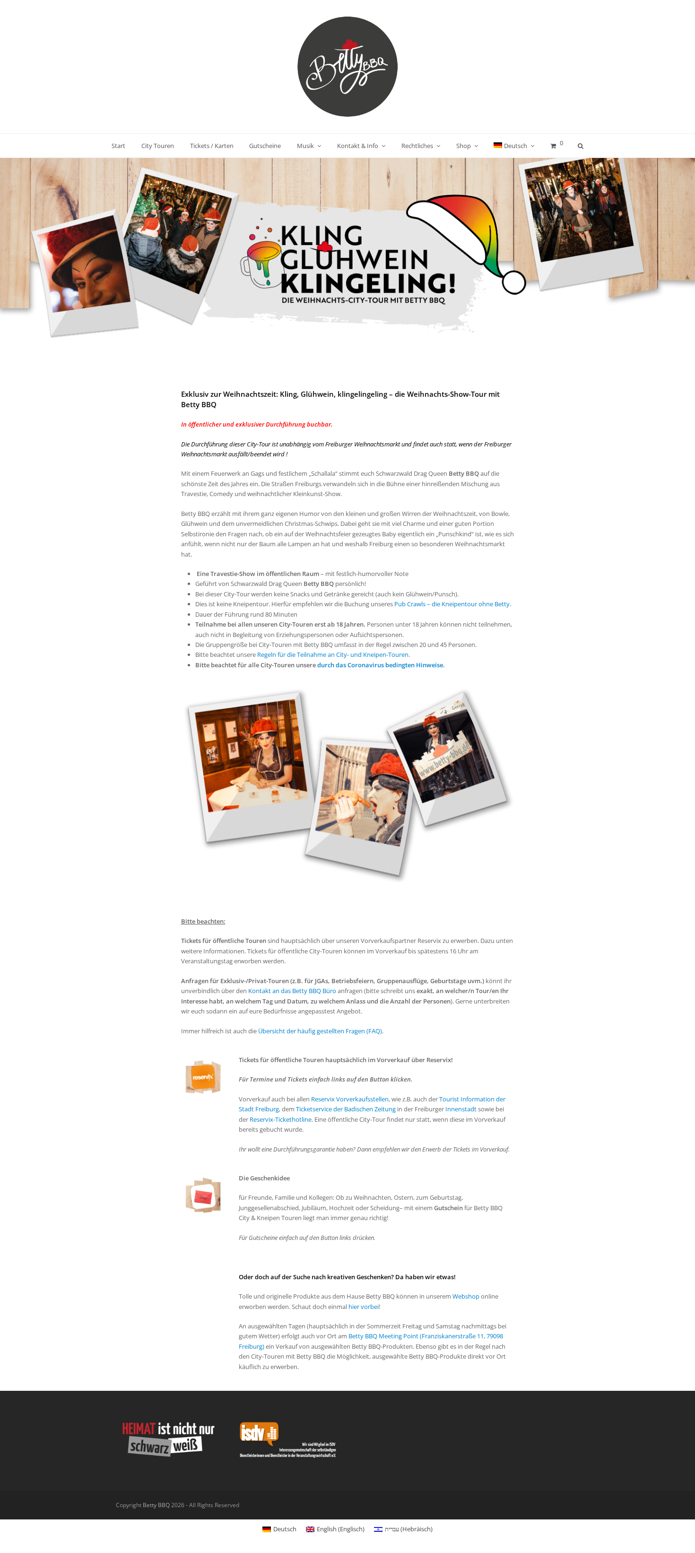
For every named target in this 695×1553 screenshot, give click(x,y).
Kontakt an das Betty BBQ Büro (292, 990)
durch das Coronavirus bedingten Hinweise (380, 665)
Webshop (465, 1296)
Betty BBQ (156, 1505)
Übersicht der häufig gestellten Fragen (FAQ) (320, 1031)
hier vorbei (363, 1306)
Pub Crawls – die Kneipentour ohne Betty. (452, 604)
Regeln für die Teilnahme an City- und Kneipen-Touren (332, 654)
